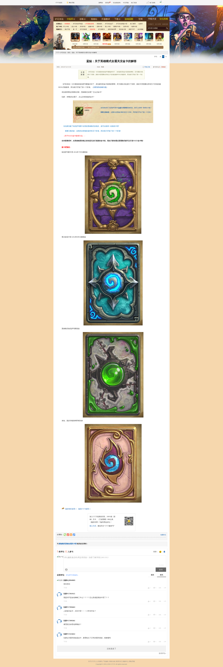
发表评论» (162, 653)
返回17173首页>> (84, 509)
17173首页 (59, 2)
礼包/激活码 (116, 2)
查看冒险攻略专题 (99, 87)
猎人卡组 (108, 26)
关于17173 (91, 661)
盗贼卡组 (91, 26)
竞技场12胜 (122, 29)
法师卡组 (126, 26)
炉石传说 (59, 19)
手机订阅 (147, 67)
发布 (161, 570)
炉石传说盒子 (109, 24)
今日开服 (126, 2)
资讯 (68, 52)
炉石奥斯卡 (101, 29)
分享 (165, 587)
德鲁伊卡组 (116, 26)
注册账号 (151, 24)
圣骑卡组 (99, 26)
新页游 (107, 2)
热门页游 (134, 2)
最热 (161, 575)
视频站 (94, 19)
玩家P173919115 (69, 594)
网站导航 (71, 2)
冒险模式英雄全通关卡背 (68, 544)
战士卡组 (74, 26)
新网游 (101, 2)
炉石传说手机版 (78, 24)
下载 (116, 19)
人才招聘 (99, 661)
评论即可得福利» (72, 575)
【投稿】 (163, 67)
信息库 (140, 24)
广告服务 (105, 661)
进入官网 (158, 24)
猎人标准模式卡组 (78, 47)
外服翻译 (106, 19)
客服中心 (125, 661)
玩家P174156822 (69, 634)
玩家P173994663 (69, 607)
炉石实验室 (83, 29)
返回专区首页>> (71, 509)
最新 (152, 575)
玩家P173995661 (69, 621)
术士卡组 (66, 26)
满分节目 (67, 29)
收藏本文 (163, 535)
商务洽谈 (112, 661)
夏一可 (75, 29)
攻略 (81, 19)
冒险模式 (99, 24)
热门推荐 (133, 24)
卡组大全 (152, 19)
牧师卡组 (134, 26)
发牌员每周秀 (112, 29)
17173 (57, 52)
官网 (140, 19)
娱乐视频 (140, 29)
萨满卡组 (82, 26)
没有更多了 (111, 649)
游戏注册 (165, 24)
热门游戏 (152, 2)
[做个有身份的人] (160, 552)
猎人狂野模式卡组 (93, 47)
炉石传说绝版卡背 (121, 24)
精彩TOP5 (132, 29)
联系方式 (119, 661)
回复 (160, 587)
